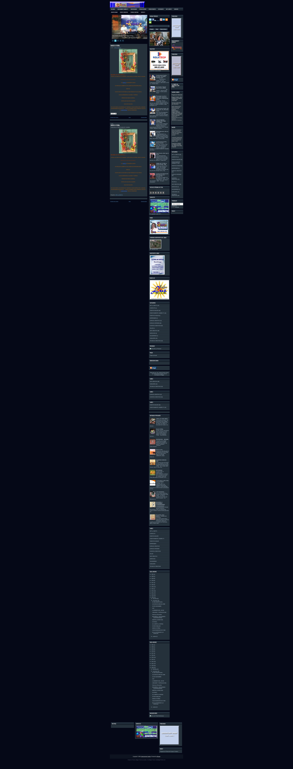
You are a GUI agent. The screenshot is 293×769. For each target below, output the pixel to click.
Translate (177, 207)
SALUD (151, 328)
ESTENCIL (154, 621)
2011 (152, 593)
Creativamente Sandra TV (123, 9)
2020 (152, 576)
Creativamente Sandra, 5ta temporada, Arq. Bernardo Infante (162, 109)
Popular (151, 29)
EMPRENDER (153, 318)
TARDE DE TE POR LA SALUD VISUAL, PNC (161, 164)
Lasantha (144, 759)
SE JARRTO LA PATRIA (157, 624)
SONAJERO (152, 338)
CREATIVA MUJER (154, 310)
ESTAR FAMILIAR (156, 626)
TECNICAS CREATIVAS (134, 12)
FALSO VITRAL (159, 429)
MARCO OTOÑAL (115, 45)
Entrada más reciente (114, 117)
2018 (152, 580)
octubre (154, 636)
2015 (152, 586)
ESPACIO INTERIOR (142, 9)
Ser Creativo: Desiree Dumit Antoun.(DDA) (161, 87)
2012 (152, 591)
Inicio (130, 117)
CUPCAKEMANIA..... (161, 492)
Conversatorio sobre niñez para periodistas (162, 481)
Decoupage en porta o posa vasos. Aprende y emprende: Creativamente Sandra (162, 97)
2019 (152, 578)
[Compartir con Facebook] (116, 113)
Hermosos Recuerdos (157, 614)
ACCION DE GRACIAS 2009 (158, 604)
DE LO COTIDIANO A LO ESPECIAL (158, 633)
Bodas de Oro (159, 449)
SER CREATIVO (161, 9)
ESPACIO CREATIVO (152, 9)
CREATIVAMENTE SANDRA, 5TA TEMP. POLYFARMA (161, 121)
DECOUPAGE (159, 470)
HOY (153, 608)
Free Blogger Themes (151, 759)
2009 (152, 597)
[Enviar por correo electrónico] (111, 113)
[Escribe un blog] (113, 113)
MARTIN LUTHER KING (157, 619)
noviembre (155, 600)
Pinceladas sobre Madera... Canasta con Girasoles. (161, 516)
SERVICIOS (176, 9)
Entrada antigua (144, 117)
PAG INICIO (113, 9)
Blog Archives (163, 29)
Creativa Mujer (134, 9)
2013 (152, 588)
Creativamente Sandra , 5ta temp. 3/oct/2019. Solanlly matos (161, 76)
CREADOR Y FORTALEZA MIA (159, 612)
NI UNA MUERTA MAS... (157, 602)
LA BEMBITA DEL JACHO (158, 610)
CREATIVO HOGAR (114, 12)
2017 (152, 582)
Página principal (153, 355)
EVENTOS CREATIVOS (124, 12)
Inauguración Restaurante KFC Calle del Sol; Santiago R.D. (162, 175)
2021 (152, 574)
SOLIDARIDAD (153, 335)
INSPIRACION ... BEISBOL (162, 439)
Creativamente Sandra (146, 756)
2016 (152, 584)
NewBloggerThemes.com (160, 759)
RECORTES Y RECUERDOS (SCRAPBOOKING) (160, 503)
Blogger (162, 374)
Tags (157, 29)
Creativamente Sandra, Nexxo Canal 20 (161, 142)
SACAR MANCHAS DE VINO (158, 630)
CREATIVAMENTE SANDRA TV (157, 313)
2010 (152, 595)
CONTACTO (143, 12)
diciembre (155, 598)
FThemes (133, 759)
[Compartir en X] (114, 113)
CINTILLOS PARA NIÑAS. (162, 418)
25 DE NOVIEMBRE (156, 606)
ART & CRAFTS (169, 9)
